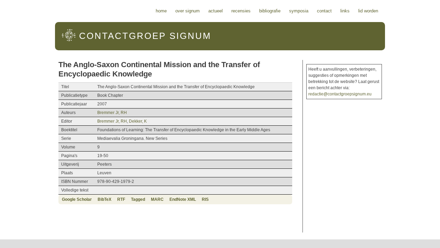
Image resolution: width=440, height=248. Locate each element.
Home (161, 10)
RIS (205, 199)
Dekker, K (138, 121)
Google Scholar (77, 199)
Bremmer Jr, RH (112, 112)
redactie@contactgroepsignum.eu (340, 94)
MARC (157, 199)
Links (345, 10)
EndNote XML (182, 199)
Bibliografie (269, 10)
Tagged (138, 199)
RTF (121, 199)
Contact (324, 10)
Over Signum (187, 10)
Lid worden (368, 10)
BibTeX (104, 199)
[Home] (69, 40)
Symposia (298, 10)
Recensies (241, 10)
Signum (145, 36)
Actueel (215, 10)
